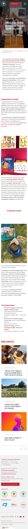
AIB (23, 181)
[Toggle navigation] (25, 4)
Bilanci (11, 524)
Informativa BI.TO (5, 524)
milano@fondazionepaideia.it (8, 474)
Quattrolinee (9, 521)
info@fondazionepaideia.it (7, 470)
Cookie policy (11, 523)
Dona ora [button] (15, 4)
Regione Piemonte (18, 179)
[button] (21, 448)
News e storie (4, 49)
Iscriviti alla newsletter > (10, 484)
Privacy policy (4, 523)
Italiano (6, 528)
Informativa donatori (20, 523)
